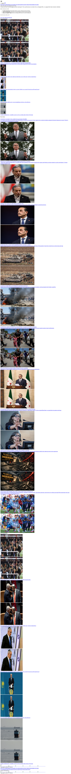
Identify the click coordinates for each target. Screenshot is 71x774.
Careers (11, 769)
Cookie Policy (27, 769)
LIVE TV (3, 3)
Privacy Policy (22, 769)
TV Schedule (3, 769)
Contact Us (8, 769)
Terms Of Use (16, 769)
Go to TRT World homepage (6, 17)
